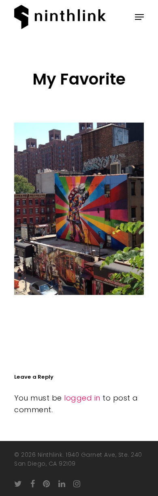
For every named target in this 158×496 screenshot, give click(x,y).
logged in (82, 398)
